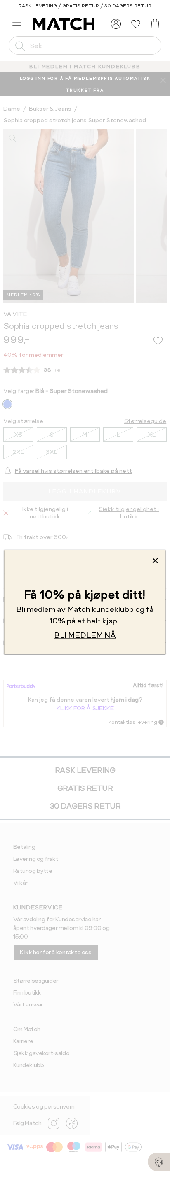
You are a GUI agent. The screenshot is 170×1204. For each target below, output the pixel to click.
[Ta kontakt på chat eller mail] (159, 1162)
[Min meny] (116, 24)
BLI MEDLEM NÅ (85, 635)
